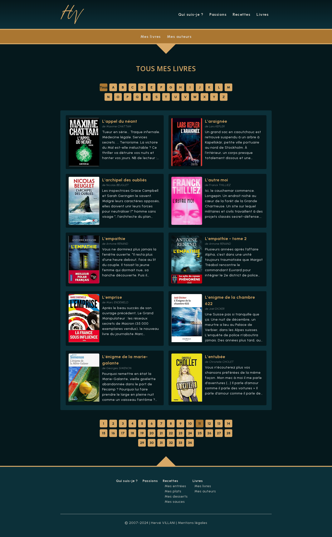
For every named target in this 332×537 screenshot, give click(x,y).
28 (228, 433)
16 (113, 433)
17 (122, 433)
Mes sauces (175, 501)
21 (161, 433)
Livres (262, 14)
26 (209, 433)
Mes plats (173, 491)
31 (161, 443)
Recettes (241, 14)
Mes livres (150, 36)
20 (151, 433)
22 (171, 433)
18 (132, 433)
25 (200, 433)
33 (180, 443)
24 (190, 433)
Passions (218, 14)
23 (180, 433)
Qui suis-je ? (190, 14)
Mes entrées (175, 486)
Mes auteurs (179, 36)
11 (199, 423)
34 (190, 443)
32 (171, 443)
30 (152, 443)
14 (228, 423)
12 (209, 423)
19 (142, 433)
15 (103, 433)
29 (142, 443)
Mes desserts (176, 496)
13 (218, 423)
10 (190, 423)
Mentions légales (192, 523)
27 (219, 433)
